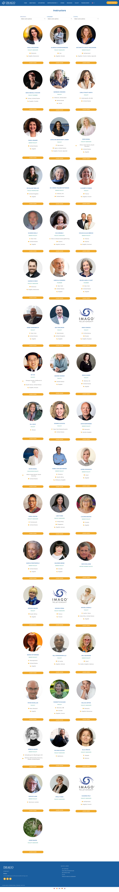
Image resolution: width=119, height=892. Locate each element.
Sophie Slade (33, 796)
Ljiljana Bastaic (86, 516)
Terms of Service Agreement (69, 876)
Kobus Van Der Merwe (59, 468)
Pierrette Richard (59, 702)
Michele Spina (59, 608)
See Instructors (66, 872)
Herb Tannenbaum (33, 327)
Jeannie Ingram (59, 376)
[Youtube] (4, 879)
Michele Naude (33, 608)
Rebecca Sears (33, 749)
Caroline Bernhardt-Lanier (59, 139)
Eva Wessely (59, 233)
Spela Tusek (59, 796)
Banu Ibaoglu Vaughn (33, 92)
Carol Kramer (33, 140)
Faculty (77, 2)
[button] (52, 3)
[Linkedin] (10, 879)
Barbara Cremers (59, 92)
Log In (63, 874)
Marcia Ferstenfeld (32, 563)
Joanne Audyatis (59, 423)
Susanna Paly (86, 796)
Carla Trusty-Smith (86, 92)
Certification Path (52, 2)
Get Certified (41, 2)
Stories (62, 2)
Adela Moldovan (32, 47)
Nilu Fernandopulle (59, 655)
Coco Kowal (86, 139)
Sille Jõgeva (86, 749)
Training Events (85, 2)
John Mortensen (86, 423)
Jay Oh (33, 374)
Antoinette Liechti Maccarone (86, 47)
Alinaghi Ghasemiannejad (59, 47)
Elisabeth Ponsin (86, 188)
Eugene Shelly (33, 233)
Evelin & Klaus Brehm (86, 233)
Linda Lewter (32, 516)
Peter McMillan (33, 702)
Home (25, 2)
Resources (69, 2)
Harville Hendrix (59, 280)
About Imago (32, 2)
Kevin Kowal (33, 468)
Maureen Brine (59, 563)
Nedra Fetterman (33, 654)
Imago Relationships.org (68, 870)
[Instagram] (7, 879)
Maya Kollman (86, 564)
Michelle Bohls (86, 607)
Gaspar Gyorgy (33, 281)
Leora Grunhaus (86, 469)
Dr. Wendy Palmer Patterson (59, 188)
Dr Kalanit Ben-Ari (33, 188)
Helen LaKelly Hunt (86, 280)
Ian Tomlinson (59, 327)
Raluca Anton (86, 702)
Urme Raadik (33, 840)
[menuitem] (54, 888)
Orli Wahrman (86, 655)
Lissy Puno (59, 516)
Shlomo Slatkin (59, 750)
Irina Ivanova (86, 327)
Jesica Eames (86, 375)
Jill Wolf (33, 424)
